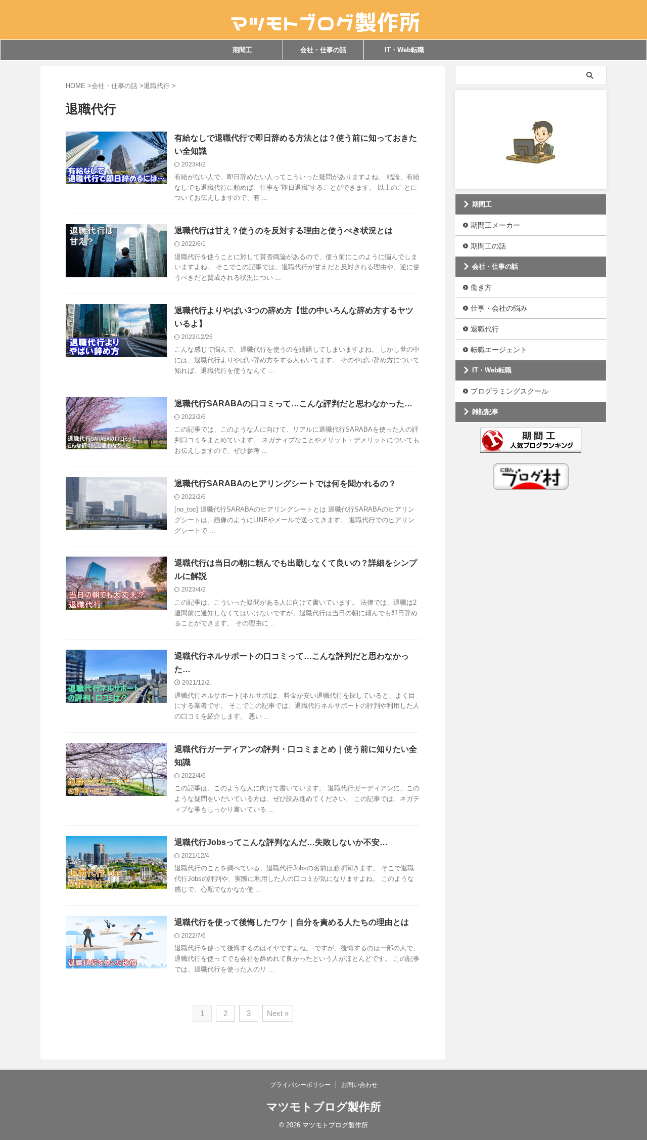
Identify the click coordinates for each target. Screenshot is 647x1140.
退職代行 (485, 329)
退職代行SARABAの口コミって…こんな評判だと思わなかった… (293, 403)
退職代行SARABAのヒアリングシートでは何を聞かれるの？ (285, 483)
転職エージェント (499, 350)
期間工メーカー (495, 225)
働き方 (481, 287)
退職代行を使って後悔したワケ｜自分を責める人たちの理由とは (291, 922)
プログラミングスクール (509, 391)
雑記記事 (485, 411)
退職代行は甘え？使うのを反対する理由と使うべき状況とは (283, 230)
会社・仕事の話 (323, 50)
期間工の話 (488, 246)
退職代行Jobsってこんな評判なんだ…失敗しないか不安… (281, 842)
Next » (278, 1013)
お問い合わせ (359, 1084)
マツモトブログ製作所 (323, 1107)
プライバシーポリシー (300, 1084)
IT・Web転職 (404, 50)
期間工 (242, 50)
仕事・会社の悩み (499, 308)
